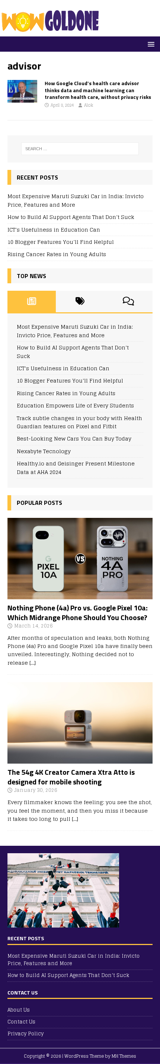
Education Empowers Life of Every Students (75, 405)
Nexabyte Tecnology (44, 451)
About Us (18, 1010)
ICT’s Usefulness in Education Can (53, 229)
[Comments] (128, 301)
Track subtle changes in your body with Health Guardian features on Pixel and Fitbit (79, 422)
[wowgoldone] (52, 32)
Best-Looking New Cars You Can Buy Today (74, 438)
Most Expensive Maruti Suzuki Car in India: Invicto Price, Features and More (75, 200)
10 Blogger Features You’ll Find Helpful (60, 241)
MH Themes (124, 1056)
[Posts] (31, 301)
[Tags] (80, 301)
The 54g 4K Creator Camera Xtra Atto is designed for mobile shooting (71, 776)
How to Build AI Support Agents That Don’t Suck (70, 217)
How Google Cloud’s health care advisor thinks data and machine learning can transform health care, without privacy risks (98, 89)
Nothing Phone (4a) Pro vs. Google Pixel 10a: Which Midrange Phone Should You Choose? (77, 612)
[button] (149, 43)
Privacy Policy (25, 1033)
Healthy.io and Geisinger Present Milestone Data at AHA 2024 (76, 467)
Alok (88, 105)
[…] (32, 662)
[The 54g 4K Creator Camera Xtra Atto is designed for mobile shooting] (80, 759)
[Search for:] (80, 148)
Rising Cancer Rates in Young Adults (56, 254)
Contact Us (21, 1022)
